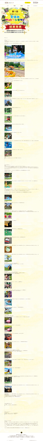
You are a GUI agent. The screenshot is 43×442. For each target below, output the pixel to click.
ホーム (7, 440)
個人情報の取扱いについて (11, 440)
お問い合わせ (28, 2)
